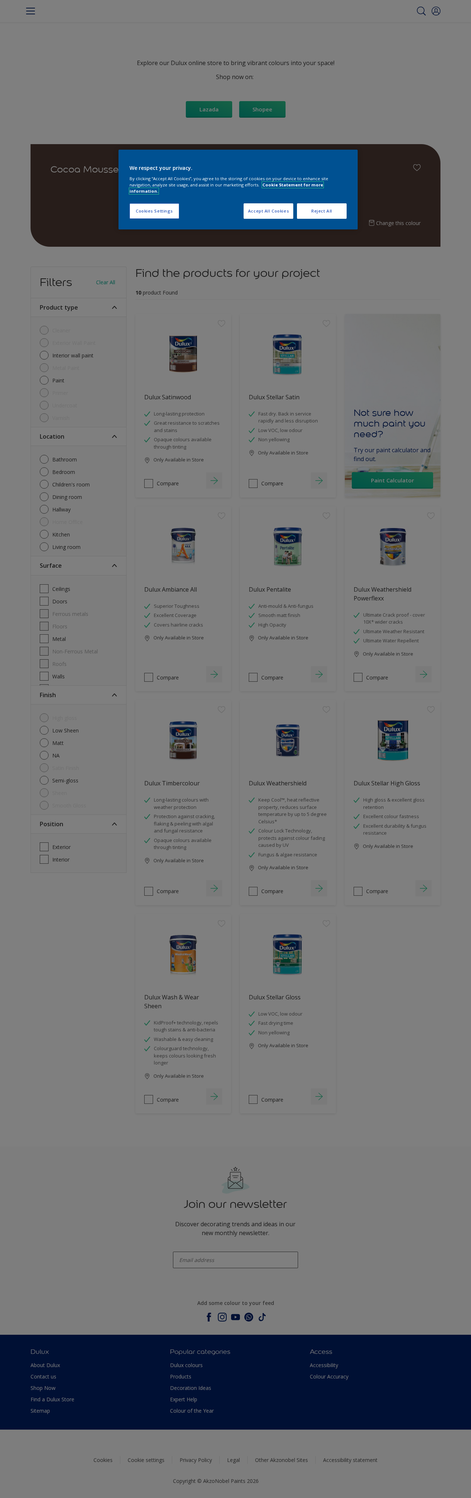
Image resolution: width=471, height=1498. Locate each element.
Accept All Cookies (268, 211)
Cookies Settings (154, 211)
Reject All (321, 211)
